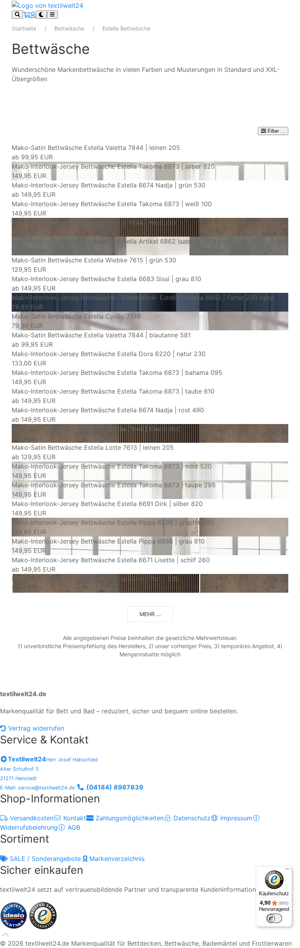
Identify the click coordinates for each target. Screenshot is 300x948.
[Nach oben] (5, 935)
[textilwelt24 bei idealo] (14, 915)
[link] (150, 152)
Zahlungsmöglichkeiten (129, 818)
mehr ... (150, 614)
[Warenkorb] (26, 15)
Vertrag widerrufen (35, 728)
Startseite (24, 28)
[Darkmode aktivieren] (41, 15)
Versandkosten (31, 818)
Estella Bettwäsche (126, 28)
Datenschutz (191, 818)
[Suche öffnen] (17, 15)
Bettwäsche (69, 28)
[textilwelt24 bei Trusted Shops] (43, 915)
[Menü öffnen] (52, 15)
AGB (73, 827)
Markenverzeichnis (116, 858)
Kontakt (73, 818)
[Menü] (287, 870)
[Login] (33, 15)
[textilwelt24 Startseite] (47, 5)
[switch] (274, 918)
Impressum (235, 818)
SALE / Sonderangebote (45, 858)
